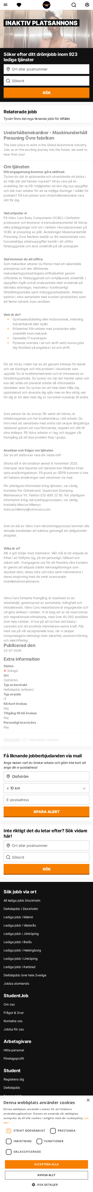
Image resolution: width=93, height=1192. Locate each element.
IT (24, 739)
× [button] (88, 1100)
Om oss (9, 1004)
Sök (47, 869)
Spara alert (47, 811)
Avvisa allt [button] (46, 1175)
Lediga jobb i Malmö (18, 917)
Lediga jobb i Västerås (20, 925)
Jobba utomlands (16, 983)
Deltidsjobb (12, 1087)
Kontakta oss (13, 1021)
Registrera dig (14, 1079)
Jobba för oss (14, 1029)
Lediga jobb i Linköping (21, 958)
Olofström (12, 739)
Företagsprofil (14, 1058)
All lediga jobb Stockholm (22, 900)
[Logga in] (87, 5)
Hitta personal (14, 1050)
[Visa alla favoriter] (18, 4)
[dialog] (46, 1144)
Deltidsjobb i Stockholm (21, 909)
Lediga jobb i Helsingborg (22, 950)
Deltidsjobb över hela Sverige (25, 975)
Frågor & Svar (14, 1013)
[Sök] (75, 4)
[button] (46, 1184)
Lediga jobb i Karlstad (19, 967)
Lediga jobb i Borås (18, 942)
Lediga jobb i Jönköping (21, 934)
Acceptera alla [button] (46, 1164)
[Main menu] (5, 5)
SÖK (47, 92)
